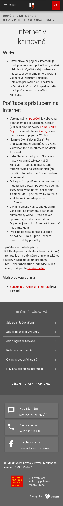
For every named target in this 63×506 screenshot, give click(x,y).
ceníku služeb (37, 268)
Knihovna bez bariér (19, 350)
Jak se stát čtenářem (20, 322)
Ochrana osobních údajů (21, 359)
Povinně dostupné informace (25, 369)
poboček (35, 118)
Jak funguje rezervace (20, 341)
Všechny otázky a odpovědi (31, 383)
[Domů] (31, 6)
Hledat (55, 5)
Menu (10, 5)
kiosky (43, 131)
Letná (44, 127)
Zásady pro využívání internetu (30, 286)
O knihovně (24, 15)
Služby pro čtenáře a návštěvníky (28, 20)
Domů (7, 15)
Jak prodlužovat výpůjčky (22, 331)
